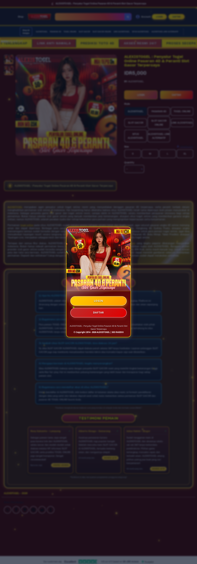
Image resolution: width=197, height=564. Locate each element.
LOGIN (98, 301)
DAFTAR (98, 312)
